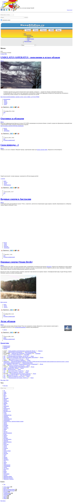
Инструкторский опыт (8, 490)
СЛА (4, 461)
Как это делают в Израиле (14, 354)
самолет (5, 457)
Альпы (5, 402)
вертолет (6, 246)
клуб (4, 430)
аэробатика (6, 406)
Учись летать (6, 486)
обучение (5, 438)
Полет (32, 356)
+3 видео (3, 178)
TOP (28, 40)
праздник (5, 453)
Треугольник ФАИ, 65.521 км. (16, 358)
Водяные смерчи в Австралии (16, 199)
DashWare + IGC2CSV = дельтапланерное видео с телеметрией (22, 364)
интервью (5, 425)
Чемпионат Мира (7, 476)
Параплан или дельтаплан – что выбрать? (22, 353)
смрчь (4, 304)
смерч (4, 181)
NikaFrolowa (6, 361)
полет (4, 449)
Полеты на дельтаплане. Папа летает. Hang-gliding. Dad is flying (22, 357)
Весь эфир (3, 380)
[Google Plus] (18, 107)
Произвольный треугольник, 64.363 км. (21, 373)
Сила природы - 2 (10, 145)
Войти (26, 17)
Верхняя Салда (7, 411)
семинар (5, 458)
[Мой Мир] (15, 107)
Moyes (4, 395)
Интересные (30, 36)
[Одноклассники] (14, 107)
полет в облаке (7, 450)
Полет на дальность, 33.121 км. (16, 365)
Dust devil (49, 266)
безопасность (6, 408)
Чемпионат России (8, 477)
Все (25, 33)
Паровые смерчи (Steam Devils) (17, 262)
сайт (4, 456)
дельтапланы (6, 420)
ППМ (51, 30)
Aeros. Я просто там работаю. (15, 352)
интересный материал (20, 327)
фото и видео (4, 302)
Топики (28, 30)
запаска (5, 424)
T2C (4, 397)
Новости (40, 350)
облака (5, 101)
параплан (5, 440)
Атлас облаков (8, 321)
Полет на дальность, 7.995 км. (15, 372)
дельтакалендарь (7, 415)
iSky (4, 112)
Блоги (35, 30)
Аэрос (4, 407)
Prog (4, 358)
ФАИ (4, 470)
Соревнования (6, 493)
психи (4, 454)
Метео (2, 60)
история (5, 426)
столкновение (6, 466)
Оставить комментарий (9, 140)
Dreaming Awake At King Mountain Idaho (19, 366)
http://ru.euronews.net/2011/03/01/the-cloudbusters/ (12, 125)
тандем (5, 467)
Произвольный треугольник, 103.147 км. (18, 356)
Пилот (5, 443)
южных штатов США (42, 149)
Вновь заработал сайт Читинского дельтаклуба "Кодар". (22, 350)
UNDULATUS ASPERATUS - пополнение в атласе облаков (30, 57)
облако (5, 103)
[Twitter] (12, 107)
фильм (5, 471)
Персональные (27, 41)
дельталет (5, 416)
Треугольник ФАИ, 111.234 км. (15, 370)
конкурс (5, 431)
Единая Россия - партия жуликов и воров (13, 421)
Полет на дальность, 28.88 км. (17, 360)
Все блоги (3, 500)
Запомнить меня (6, 20)
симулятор (5, 459)
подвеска (5, 448)
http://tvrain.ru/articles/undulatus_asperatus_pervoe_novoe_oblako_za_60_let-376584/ (20, 96)
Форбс (5, 472)
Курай (4, 434)
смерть (5, 462)
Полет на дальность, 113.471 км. (16, 376)
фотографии (6, 473)
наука (5, 104)
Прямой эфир (5, 343)
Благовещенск (7, 184)
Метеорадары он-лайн (12, 375)
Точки (19, 369)
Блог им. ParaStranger (25, 375)
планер (5, 445)
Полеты (43, 30)
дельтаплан (6, 417)
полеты (5, 452)
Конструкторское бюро (30, 352)
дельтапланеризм (7, 418)
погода (5, 128)
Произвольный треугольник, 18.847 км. (18, 377)
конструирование (7, 432)
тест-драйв (6, 468)
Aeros (4, 392)
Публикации (6, 347)
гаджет (5, 413)
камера (5, 429)
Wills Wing (5, 398)
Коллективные (27, 35)
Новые (28, 37)
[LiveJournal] (17, 107)
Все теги (5, 385)
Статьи (5, 495)
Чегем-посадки (11, 369)
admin (4, 337)
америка (5, 403)
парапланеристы (7, 441)
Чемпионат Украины (8, 479)
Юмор (4, 498)
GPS (4, 394)
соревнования (6, 464)
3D (4, 390)
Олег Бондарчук (7, 439)
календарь (5, 427)
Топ (4, 484)
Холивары (37, 353)
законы (5, 422)
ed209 (4, 368)
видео (5, 183)
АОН (4, 404)
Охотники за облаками (12, 118)
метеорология (6, 99)
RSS (6, 54)
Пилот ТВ (5, 444)
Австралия (6, 247)
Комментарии (6, 346)
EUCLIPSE (6, 130)
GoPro (4, 393)
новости (5, 435)
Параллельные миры (28, 362)
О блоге (2, 54)
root (4, 138)
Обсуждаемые (30, 38)
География (26, 354)
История (5, 492)
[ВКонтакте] (11, 107)
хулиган (5, 475)
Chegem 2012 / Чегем (13, 368)
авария (5, 399)
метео (5, 100)
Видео (59, 30)
